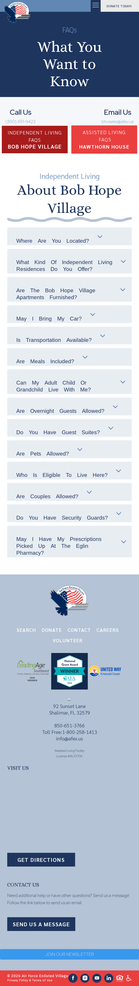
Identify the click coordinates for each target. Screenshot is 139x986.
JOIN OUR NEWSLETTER (69, 954)
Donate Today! (119, 6)
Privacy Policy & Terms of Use (30, 980)
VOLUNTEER (68, 640)
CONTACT (79, 630)
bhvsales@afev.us (118, 121)
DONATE (52, 630)
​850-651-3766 (69, 725)
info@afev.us (69, 738)
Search (26, 630)
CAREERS (107, 630)
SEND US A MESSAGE (41, 924)
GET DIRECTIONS (41, 859)
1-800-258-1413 (79, 732)
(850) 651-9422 (20, 121)
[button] (96, 6)
